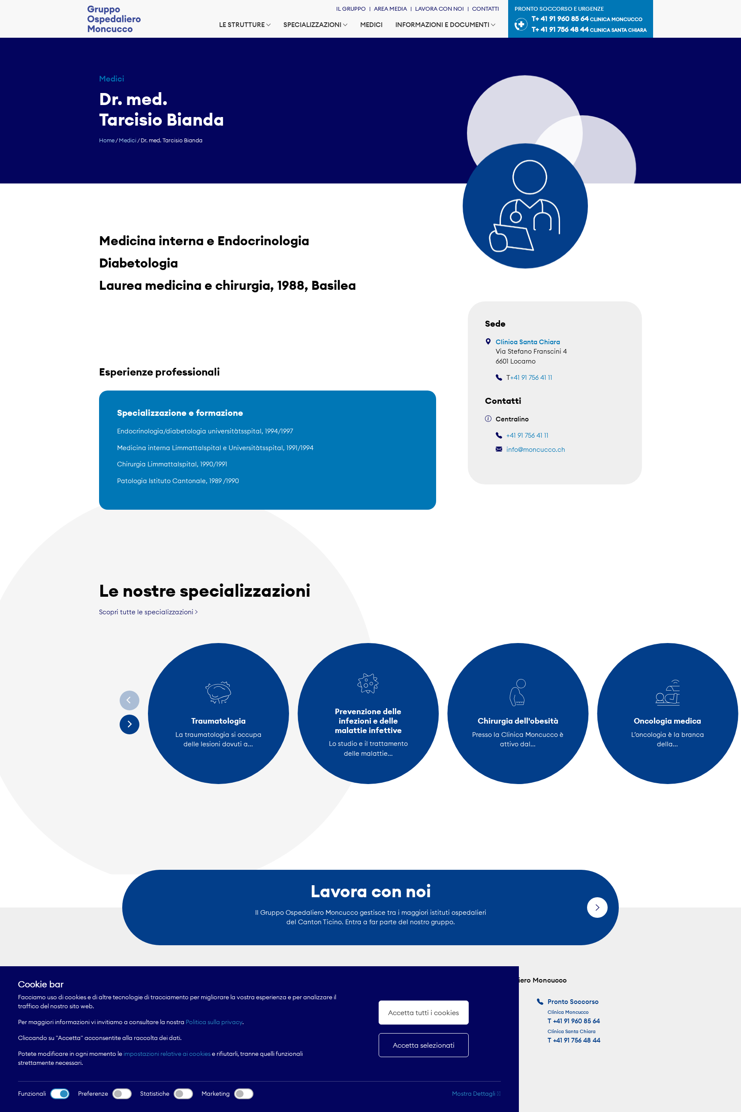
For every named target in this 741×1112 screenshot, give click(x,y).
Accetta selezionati (424, 1045)
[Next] (129, 724)
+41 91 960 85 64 (576, 1021)
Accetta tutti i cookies (423, 1012)
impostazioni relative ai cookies (167, 1054)
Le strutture (242, 25)
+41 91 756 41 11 (531, 377)
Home (106, 140)
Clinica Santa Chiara (528, 342)
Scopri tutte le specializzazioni (147, 612)
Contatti (485, 8)
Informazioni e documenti (442, 25)
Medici (371, 25)
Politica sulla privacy (214, 1022)
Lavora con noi (439, 8)
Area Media (390, 8)
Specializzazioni (312, 25)
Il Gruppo (351, 8)
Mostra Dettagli (474, 1093)
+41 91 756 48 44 (576, 1040)
